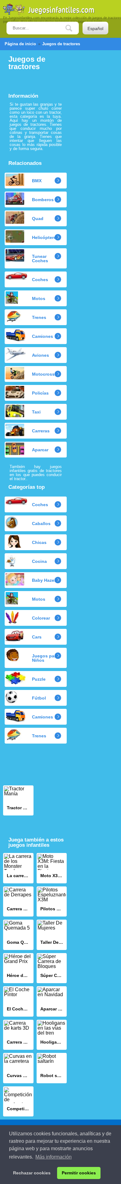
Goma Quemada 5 (18, 934)
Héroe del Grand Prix (18, 968)
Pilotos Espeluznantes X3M (51, 901)
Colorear (41, 618)
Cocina (39, 561)
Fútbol (39, 698)
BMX (37, 180)
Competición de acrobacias (18, 1101)
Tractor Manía (18, 800)
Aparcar (40, 449)
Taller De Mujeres (51, 934)
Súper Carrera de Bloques (51, 968)
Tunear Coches (40, 258)
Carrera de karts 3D (18, 1034)
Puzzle (39, 679)
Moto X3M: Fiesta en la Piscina (51, 868)
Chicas (39, 542)
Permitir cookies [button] (79, 1172)
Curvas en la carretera (18, 1068)
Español (95, 28)
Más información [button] (53, 1157)
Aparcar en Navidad (51, 1001)
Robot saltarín (51, 1068)
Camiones (42, 336)
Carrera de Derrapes (18, 901)
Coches (40, 279)
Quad (37, 218)
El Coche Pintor (18, 1001)
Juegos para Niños (45, 658)
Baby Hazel (44, 580)
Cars (37, 636)
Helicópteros (45, 237)
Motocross (43, 374)
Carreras (41, 430)
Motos (38, 298)
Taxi (36, 411)
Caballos (41, 523)
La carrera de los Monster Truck (18, 868)
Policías (40, 393)
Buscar (73, 28)
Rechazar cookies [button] (32, 1172)
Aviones (40, 355)
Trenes (39, 317)
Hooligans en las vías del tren (51, 1034)
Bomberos (43, 199)
